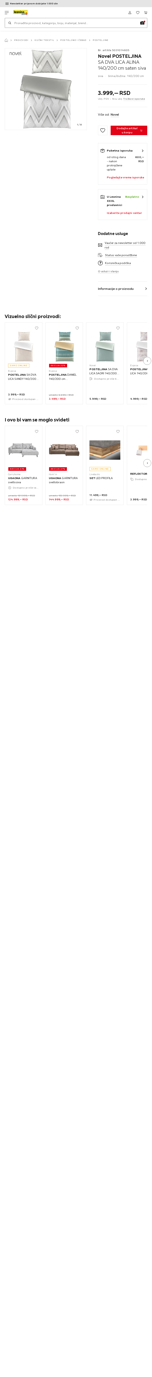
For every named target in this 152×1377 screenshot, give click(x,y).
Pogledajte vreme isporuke (125, 177)
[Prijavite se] (130, 12)
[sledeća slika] (147, 361)
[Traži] (9, 23)
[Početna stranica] (6, 40)
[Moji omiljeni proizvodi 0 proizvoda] (138, 12)
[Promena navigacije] (6, 12)
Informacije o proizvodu (116, 289)
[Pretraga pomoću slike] (142, 23)
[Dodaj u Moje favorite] (102, 130)
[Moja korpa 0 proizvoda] (146, 12)
